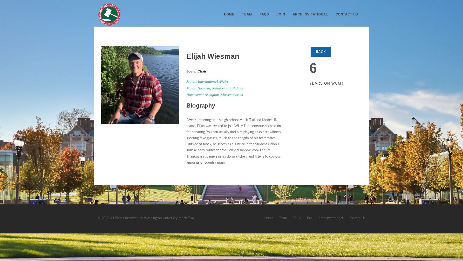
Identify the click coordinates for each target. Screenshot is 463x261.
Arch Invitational (310, 14)
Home (229, 14)
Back (321, 52)
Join (281, 14)
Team (247, 14)
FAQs (264, 14)
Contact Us (347, 14)
